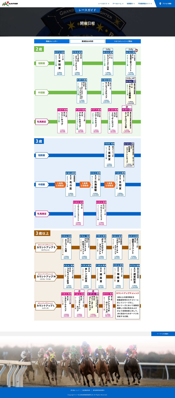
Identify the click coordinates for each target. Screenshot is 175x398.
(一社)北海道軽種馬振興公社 (84, 395)
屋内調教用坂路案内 (98, 390)
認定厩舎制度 (86, 390)
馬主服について (75, 390)
